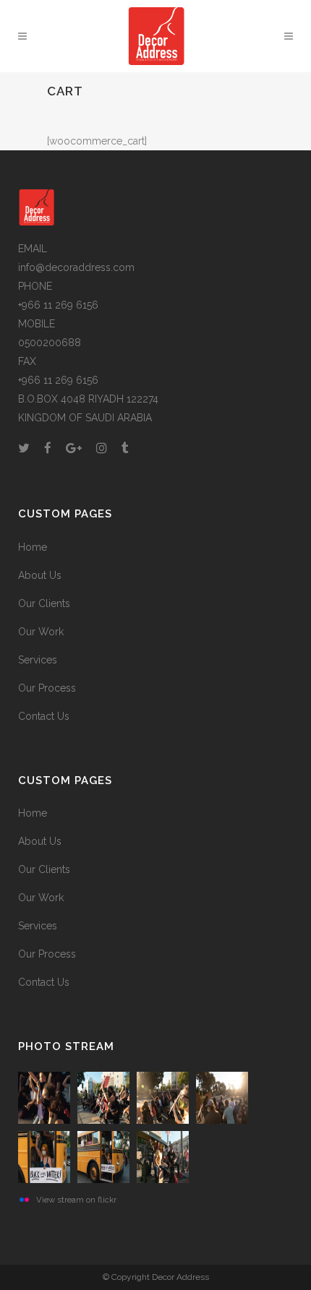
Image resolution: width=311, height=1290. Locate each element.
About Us (39, 575)
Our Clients (44, 603)
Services (37, 660)
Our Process (47, 688)
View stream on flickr (76, 1200)
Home (32, 547)
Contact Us (43, 716)
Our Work (41, 631)
